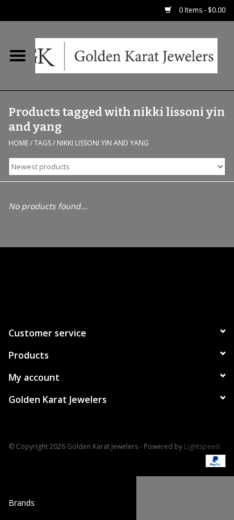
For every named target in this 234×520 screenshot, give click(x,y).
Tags (42, 143)
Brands (22, 502)
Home (18, 143)
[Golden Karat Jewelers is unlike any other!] (135, 54)
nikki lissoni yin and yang (103, 143)
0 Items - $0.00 (201, 10)
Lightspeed (202, 446)
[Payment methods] (213, 460)
